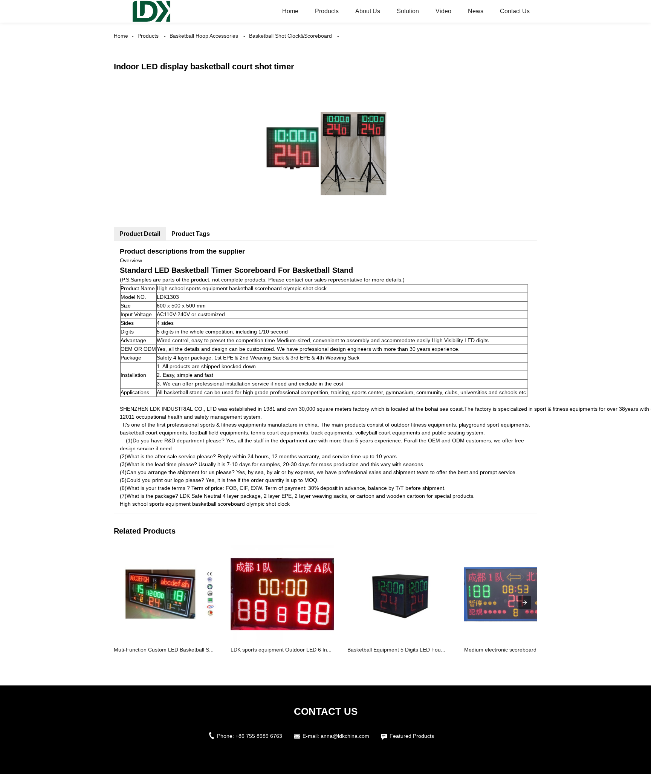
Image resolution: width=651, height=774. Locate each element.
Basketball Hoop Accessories (204, 36)
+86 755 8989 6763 (258, 736)
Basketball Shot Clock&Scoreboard (290, 36)
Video (443, 11)
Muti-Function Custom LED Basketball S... (164, 650)
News (475, 11)
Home (290, 11)
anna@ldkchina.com (345, 736)
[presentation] (524, 602)
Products (327, 11)
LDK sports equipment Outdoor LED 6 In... (281, 650)
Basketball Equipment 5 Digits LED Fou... (396, 650)
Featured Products (412, 736)
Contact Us (515, 11)
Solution (408, 11)
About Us (367, 11)
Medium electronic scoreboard (500, 650)
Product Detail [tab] (139, 234)
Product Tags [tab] (190, 234)
